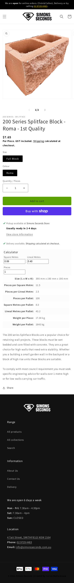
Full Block (12, 158)
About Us (12, 470)
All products (14, 431)
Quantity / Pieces (11, 180)
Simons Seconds (24, 576)
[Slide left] (29, 110)
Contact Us (13, 478)
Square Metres (11, 257)
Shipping (38, 141)
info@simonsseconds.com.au (33, 547)
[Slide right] (45, 110)
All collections (15, 439)
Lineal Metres (33, 257)
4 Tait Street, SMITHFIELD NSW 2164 (28, 537)
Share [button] (10, 387)
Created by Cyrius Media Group (50, 576)
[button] (4, 17)
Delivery (12, 487)
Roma (9, 173)
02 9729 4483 (40, 6)
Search (11, 448)
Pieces (7, 267)
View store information (19, 234)
